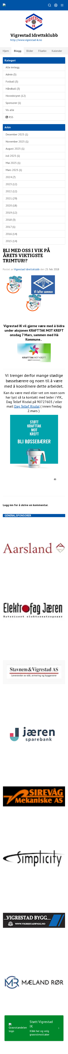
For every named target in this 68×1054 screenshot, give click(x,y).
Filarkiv (42, 51)
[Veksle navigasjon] (62, 5)
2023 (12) (11, 184)
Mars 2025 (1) (14, 170)
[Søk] (49, 5)
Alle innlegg (12, 67)
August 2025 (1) (15, 148)
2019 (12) (11, 212)
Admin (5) (11, 74)
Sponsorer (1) (13, 103)
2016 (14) (11, 234)
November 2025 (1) (17, 141)
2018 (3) (11, 219)
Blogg (17, 51)
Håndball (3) (13, 88)
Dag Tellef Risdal (27, 406)
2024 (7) (11, 177)
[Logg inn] (56, 5)
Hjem (6, 51)
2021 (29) (11, 198)
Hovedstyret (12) (16, 95)
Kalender (57, 51)
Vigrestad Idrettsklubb (27, 269)
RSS (10, 117)
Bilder (29, 51)
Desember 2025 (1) (17, 134)
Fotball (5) (12, 81)
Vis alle (10, 110)
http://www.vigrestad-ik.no (26, 40)
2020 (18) (11, 205)
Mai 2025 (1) (13, 163)
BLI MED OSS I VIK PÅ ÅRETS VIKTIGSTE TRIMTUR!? (26, 256)
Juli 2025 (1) (13, 155)
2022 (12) (11, 191)
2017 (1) (10, 226)
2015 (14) (11, 241)
